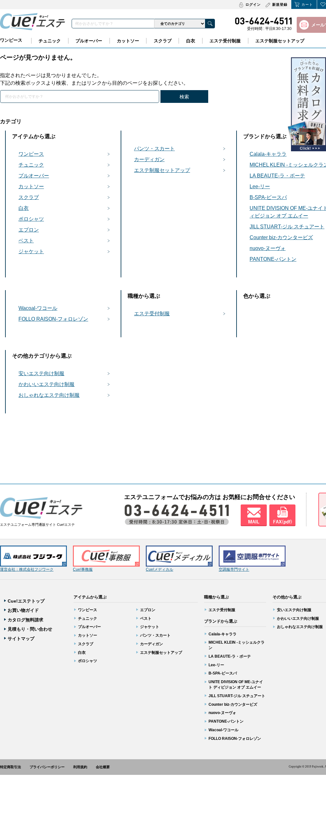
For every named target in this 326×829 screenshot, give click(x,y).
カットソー (128, 40)
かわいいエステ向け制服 (46, 384)
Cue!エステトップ (26, 601)
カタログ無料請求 (25, 619)
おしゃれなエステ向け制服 (49, 395)
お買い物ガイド (23, 610)
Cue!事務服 (83, 569)
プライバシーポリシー (47, 767)
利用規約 (80, 767)
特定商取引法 (10, 767)
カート (307, 4)
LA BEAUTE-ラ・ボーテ (230, 656)
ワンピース (11, 40)
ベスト (26, 240)
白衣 (190, 40)
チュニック (50, 40)
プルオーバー (88, 40)
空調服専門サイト (234, 569)
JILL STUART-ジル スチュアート (237, 696)
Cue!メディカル (159, 569)
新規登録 (279, 4)
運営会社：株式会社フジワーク (26, 569)
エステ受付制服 (225, 40)
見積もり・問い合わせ (30, 629)
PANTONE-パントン (226, 721)
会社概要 (103, 767)
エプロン (28, 229)
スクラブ (163, 40)
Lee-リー (216, 665)
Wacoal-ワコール (37, 308)
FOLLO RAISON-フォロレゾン (53, 319)
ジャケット (31, 251)
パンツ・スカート (154, 148)
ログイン (253, 4)
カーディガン (149, 159)
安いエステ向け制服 (41, 373)
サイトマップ (21, 638)
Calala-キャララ (223, 634)
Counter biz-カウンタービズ (233, 704)
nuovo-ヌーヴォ (222, 713)
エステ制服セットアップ (279, 40)
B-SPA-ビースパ (223, 673)
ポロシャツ (31, 219)
